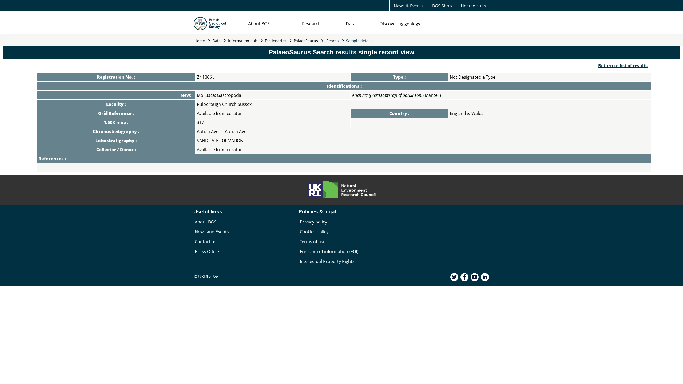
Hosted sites (473, 6)
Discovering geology (400, 24)
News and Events (212, 232)
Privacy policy (313, 222)
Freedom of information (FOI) (329, 251)
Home (199, 40)
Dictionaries (275, 40)
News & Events (408, 6)
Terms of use (312, 242)
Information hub (242, 40)
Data (350, 24)
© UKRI (206, 276)
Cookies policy (314, 232)
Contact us (205, 242)
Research (311, 24)
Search (333, 40)
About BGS (259, 24)
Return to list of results (623, 66)
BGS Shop (442, 6)
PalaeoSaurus (306, 40)
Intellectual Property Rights (327, 261)
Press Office (207, 251)
